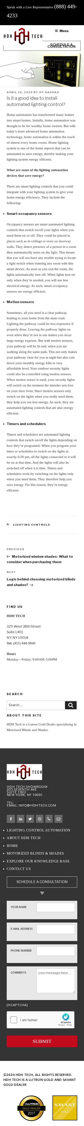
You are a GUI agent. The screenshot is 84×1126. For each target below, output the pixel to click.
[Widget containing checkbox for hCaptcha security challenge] (40, 1019)
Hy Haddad (49, 92)
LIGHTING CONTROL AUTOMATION (39, 830)
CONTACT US (19, 869)
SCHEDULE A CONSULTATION (42, 882)
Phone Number (21, 950)
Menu (64, 31)
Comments (18, 972)
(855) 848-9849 (24, 643)
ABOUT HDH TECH (24, 838)
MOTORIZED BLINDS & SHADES (35, 853)
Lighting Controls (31, 524)
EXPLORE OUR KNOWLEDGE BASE (38, 861)
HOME (12, 846)
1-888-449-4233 (28, 802)
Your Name (19, 906)
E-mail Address (22, 928)
